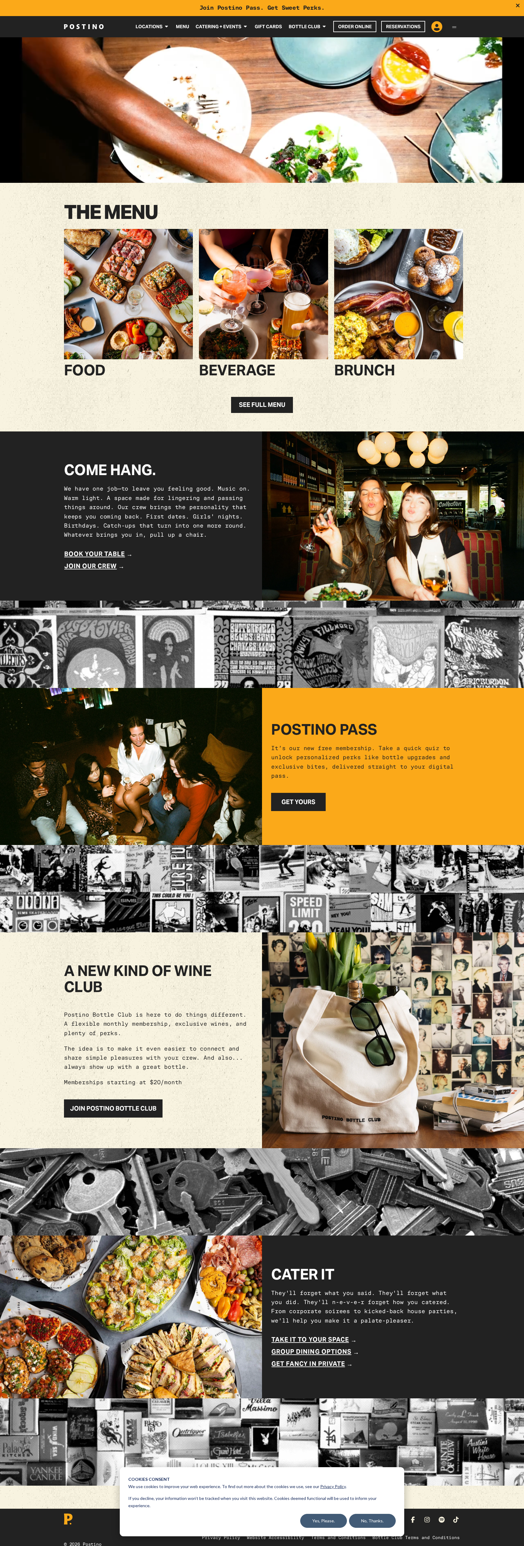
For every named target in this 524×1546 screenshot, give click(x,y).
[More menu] (454, 26)
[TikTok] (456, 1520)
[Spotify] (442, 1520)
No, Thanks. (372, 1520)
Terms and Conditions (338, 1537)
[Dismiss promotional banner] (518, 5)
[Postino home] (84, 26)
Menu (182, 26)
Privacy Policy (333, 1486)
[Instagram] (427, 1520)
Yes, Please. (323, 1520)
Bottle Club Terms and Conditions (416, 1537)
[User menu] (437, 27)
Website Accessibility (275, 1537)
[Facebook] (413, 1520)
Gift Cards (268, 26)
